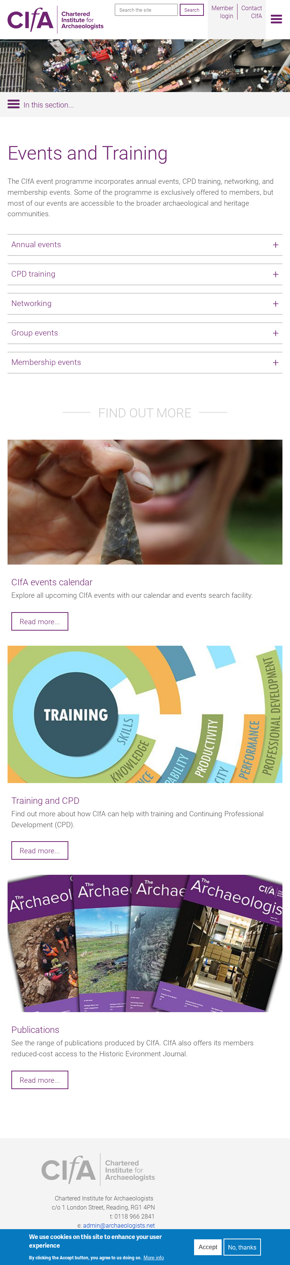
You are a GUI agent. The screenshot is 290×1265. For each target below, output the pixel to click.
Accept (208, 1247)
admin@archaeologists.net (119, 1225)
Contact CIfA (251, 12)
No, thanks (242, 1247)
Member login (222, 12)
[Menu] (274, 19)
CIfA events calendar (52, 582)
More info (153, 1257)
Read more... (40, 621)
